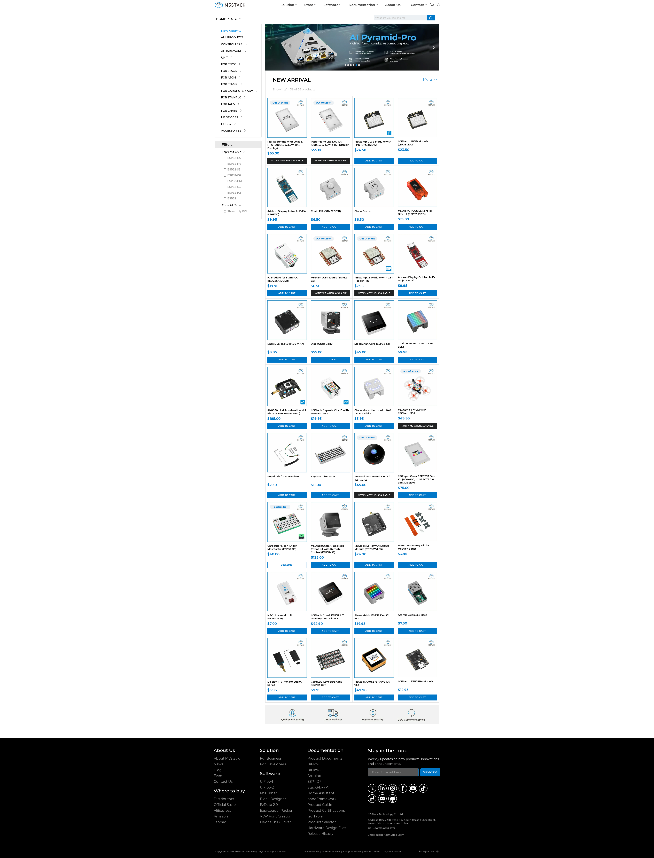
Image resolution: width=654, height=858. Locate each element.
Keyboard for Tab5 (323, 476)
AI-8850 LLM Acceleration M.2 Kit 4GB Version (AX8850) (286, 412)
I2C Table (315, 816)
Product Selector (321, 822)
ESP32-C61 (234, 181)
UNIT (224, 57)
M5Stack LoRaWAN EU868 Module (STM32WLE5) (371, 547)
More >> (430, 79)
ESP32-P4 (234, 163)
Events (219, 776)
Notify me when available (287, 160)
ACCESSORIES (231, 130)
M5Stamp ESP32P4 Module (415, 681)
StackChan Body (321, 343)
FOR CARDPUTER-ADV (237, 90)
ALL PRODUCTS (232, 37)
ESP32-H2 (234, 192)
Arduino (314, 776)
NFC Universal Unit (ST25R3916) (279, 617)
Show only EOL (237, 211)
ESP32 (231, 198)
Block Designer (273, 799)
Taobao (220, 822)
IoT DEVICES (229, 117)
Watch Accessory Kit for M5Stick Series (413, 547)
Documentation (362, 4)
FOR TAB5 (228, 104)
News (218, 764)
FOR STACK (229, 71)
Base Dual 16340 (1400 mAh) (285, 343)
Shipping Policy (352, 852)
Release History (320, 834)
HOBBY (226, 124)
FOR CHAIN (229, 110)
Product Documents (324, 758)
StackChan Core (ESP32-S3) (372, 343)
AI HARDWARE (231, 51)
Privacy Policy (311, 852)
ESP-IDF (314, 781)
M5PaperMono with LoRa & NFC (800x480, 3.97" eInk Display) (285, 145)
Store (308, 4)
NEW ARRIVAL (231, 30)
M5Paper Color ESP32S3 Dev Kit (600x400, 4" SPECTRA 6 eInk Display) (416, 479)
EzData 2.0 (269, 805)
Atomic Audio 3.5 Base (412, 615)
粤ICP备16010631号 (429, 852)
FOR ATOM (228, 77)
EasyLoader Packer (276, 810)
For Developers (273, 764)
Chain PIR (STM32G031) (326, 211)
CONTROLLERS (231, 44)
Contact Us (223, 781)
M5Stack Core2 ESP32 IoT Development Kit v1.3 (327, 617)
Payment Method (392, 852)
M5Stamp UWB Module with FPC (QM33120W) (372, 143)
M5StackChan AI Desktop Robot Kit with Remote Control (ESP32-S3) (327, 549)
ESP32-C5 (234, 158)
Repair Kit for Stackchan (283, 476)
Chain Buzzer (362, 211)
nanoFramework (321, 799)
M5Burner (268, 793)
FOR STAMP (229, 84)
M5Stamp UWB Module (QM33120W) (413, 143)
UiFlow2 (267, 787)
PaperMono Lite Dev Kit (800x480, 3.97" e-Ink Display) (330, 143)
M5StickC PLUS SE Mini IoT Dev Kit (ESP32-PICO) (415, 212)
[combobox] (400, 17)
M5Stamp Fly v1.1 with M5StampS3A (412, 411)
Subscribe (430, 772)
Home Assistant (320, 793)
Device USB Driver (275, 822)
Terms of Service (331, 852)
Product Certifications (326, 810)
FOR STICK (228, 64)
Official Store (225, 805)
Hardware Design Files (326, 828)
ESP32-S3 (233, 169)
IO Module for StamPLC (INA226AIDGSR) (282, 279)
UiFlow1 (266, 781)
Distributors (224, 799)
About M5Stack (227, 758)
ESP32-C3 (234, 187)
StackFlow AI (318, 787)
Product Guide (319, 805)
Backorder (287, 564)
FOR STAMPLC (231, 97)
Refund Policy (371, 852)
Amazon (221, 816)
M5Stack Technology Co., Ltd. (251, 852)
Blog (218, 770)
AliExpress (222, 810)
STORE (236, 19)
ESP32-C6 (234, 175)
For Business (271, 758)
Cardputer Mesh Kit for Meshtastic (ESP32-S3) (282, 547)
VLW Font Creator (275, 816)
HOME (221, 19)
